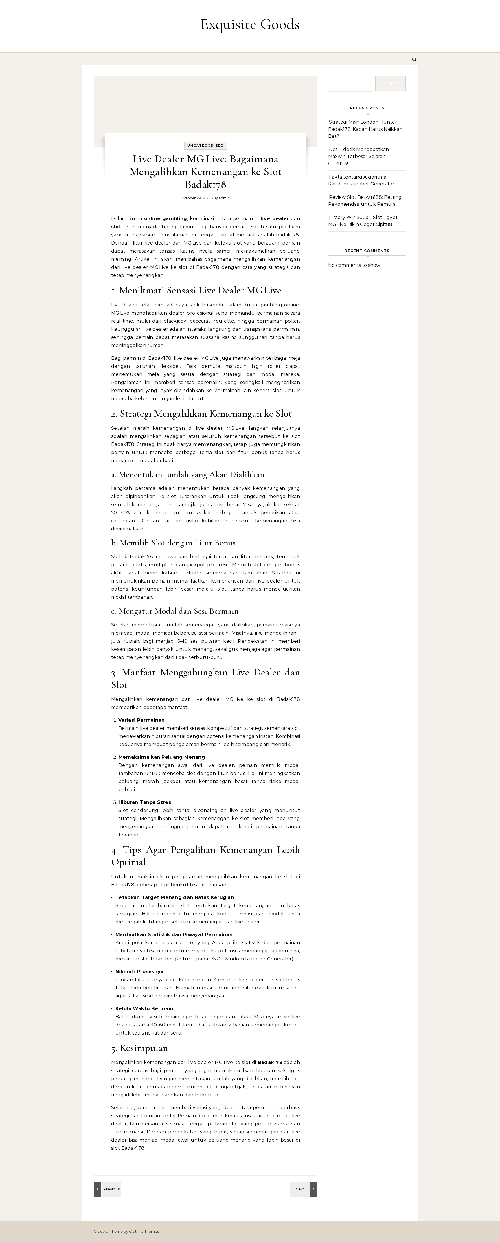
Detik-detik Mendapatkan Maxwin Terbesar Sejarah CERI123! (358, 156)
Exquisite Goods (250, 23)
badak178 (287, 235)
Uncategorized (206, 146)
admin (224, 198)
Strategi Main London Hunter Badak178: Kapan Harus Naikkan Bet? (365, 129)
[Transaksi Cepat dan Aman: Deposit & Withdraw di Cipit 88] (304, 1189)
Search (391, 83)
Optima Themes (144, 1231)
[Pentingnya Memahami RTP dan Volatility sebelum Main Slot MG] (107, 1189)
